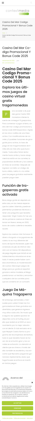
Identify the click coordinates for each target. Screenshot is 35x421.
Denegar (17, 408)
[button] (32, 382)
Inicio (3, 33)
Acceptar (17, 403)
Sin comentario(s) (8, 63)
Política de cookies (7, 418)
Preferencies (17, 413)
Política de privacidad (20, 418)
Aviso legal (30, 418)
